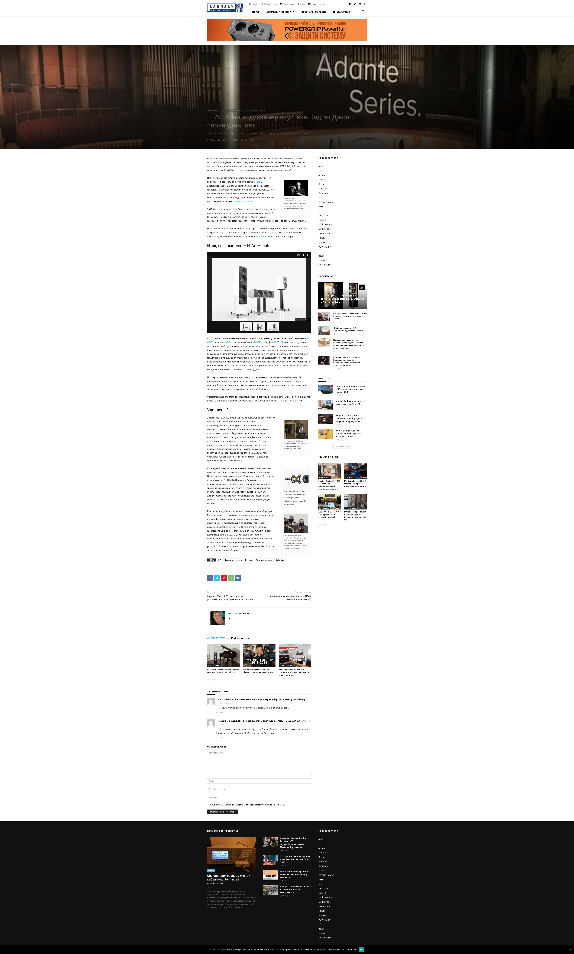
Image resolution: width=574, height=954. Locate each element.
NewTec (322, 237)
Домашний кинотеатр (280, 11)
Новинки (249, 560)
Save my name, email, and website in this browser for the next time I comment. (247, 805)
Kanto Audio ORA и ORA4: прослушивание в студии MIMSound (329, 514)
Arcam (321, 175)
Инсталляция (341, 11)
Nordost (322, 242)
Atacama (322, 179)
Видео (302, 4)
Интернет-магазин (317, 4)
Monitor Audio (213, 665)
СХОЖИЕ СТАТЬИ (217, 638)
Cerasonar (323, 193)
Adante (262, 236)
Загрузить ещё (341, 446)
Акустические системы (216, 110)
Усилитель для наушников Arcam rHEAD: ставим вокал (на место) (290, 598)
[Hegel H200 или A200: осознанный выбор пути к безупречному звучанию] (325, 419)
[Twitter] (354, 4)
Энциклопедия (289, 4)
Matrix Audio (324, 228)
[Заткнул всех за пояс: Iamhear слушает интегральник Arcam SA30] (270, 860)
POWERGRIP (324, 246)
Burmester (323, 184)
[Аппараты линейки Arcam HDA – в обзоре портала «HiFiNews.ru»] (270, 890)
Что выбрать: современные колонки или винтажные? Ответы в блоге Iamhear (342, 299)
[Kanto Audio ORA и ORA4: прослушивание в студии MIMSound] (329, 501)
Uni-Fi (234, 209)
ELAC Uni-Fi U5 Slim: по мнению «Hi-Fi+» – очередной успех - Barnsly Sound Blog (261, 699)
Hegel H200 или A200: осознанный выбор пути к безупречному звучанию (349, 418)
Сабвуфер (280, 560)
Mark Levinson (325, 224)
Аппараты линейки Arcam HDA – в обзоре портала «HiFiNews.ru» (295, 889)
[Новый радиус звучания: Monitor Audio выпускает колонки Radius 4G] (325, 434)
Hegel (321, 206)
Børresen (322, 188)
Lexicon (322, 219)
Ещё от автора (240, 638)
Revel (321, 255)
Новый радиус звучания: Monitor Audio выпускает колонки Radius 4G (348, 433)
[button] (363, 12)
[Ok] (570, 949)
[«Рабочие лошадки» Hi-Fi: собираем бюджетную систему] (324, 330)
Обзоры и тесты (270, 4)
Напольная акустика (233, 560)
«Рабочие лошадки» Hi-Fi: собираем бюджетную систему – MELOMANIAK (259, 720)
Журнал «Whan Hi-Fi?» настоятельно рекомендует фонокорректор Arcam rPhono (230, 598)
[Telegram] (350, 4)
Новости (255, 4)
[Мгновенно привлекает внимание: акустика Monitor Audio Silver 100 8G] (355, 501)
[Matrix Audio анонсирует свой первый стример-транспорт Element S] (270, 875)
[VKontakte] (359, 4)
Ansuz (321, 170)
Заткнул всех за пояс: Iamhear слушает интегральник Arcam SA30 (295, 859)
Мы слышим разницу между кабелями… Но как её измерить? (228, 879)
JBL (320, 210)
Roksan (322, 260)
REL (320, 251)
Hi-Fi (219, 560)
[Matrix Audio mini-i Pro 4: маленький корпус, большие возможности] (355, 471)
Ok (361, 949)
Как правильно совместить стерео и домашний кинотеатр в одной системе (294, 672)
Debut (257, 181)
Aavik (320, 166)
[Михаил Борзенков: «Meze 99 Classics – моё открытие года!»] (259, 655)
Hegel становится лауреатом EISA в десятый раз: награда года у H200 (350, 389)
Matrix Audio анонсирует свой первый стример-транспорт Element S (295, 874)
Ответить (219, 712)
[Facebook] (230, 619)
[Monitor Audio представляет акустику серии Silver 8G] (325, 405)
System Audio (325, 264)
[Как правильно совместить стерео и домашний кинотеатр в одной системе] (295, 655)
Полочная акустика (264, 560)
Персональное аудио (313, 11)
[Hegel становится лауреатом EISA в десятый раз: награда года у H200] (325, 390)
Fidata (321, 197)
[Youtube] (364, 4)
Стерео (255, 11)
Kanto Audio (324, 215)
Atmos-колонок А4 (243, 201)
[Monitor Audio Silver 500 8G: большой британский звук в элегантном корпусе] (329, 471)
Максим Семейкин (218, 140)
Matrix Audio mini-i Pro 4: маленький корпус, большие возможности (355, 484)
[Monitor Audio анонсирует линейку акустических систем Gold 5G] (223, 655)
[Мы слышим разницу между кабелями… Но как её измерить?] (231, 854)
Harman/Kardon (326, 202)
